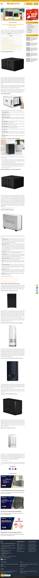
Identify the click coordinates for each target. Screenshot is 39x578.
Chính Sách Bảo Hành (31, 551)
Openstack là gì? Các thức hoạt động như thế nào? (11, 532)
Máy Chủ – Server (20, 544)
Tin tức (7, 0)
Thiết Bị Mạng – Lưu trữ (21, 548)
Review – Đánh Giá (31, 27)
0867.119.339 (6, 550)
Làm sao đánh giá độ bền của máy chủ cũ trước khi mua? (12, 490)
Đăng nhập (32, 0)
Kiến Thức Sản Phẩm (8, 7)
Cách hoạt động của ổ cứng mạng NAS (7, 41)
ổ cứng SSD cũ (13, 208)
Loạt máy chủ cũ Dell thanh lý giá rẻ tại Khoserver (11, 511)
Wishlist (37, 0)
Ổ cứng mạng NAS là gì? (5, 37)
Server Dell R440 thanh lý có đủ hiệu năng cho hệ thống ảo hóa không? (34, 60)
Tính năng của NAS (4, 38)
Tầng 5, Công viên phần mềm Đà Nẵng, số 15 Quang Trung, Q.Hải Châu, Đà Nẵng (9, 572)
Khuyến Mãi (29, 24)
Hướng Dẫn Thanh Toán (32, 545)
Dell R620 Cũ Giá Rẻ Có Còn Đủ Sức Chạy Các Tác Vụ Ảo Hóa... (34, 44)
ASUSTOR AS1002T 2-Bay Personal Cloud (9, 44)
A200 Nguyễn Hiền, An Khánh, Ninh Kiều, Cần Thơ (29, 571)
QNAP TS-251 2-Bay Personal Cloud (8, 49)
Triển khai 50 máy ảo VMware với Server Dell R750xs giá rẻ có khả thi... (34, 55)
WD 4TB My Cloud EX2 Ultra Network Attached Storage (11, 46)
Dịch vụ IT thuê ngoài (20, 551)
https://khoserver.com (4, 553)
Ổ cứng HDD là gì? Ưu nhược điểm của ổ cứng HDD (9, 278)
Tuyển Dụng (29, 32)
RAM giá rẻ (10, 460)
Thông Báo (29, 29)
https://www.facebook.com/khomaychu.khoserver (8, 556)
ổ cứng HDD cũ (12, 167)
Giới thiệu (3, 0)
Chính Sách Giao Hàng (32, 548)
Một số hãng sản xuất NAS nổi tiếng (7, 43)
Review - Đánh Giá (33, 42)
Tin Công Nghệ (30, 30)
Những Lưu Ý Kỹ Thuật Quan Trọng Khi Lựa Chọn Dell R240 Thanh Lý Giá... (34, 49)
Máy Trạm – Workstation (21, 545)
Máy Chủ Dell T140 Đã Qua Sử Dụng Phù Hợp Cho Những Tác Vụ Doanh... (34, 39)
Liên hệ (11, 0)
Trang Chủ (2, 7)
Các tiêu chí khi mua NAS (5, 42)
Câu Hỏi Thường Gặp (31, 544)
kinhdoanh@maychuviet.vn (5, 551)
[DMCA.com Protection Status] (8, 559)
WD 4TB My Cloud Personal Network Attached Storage (11, 45)
